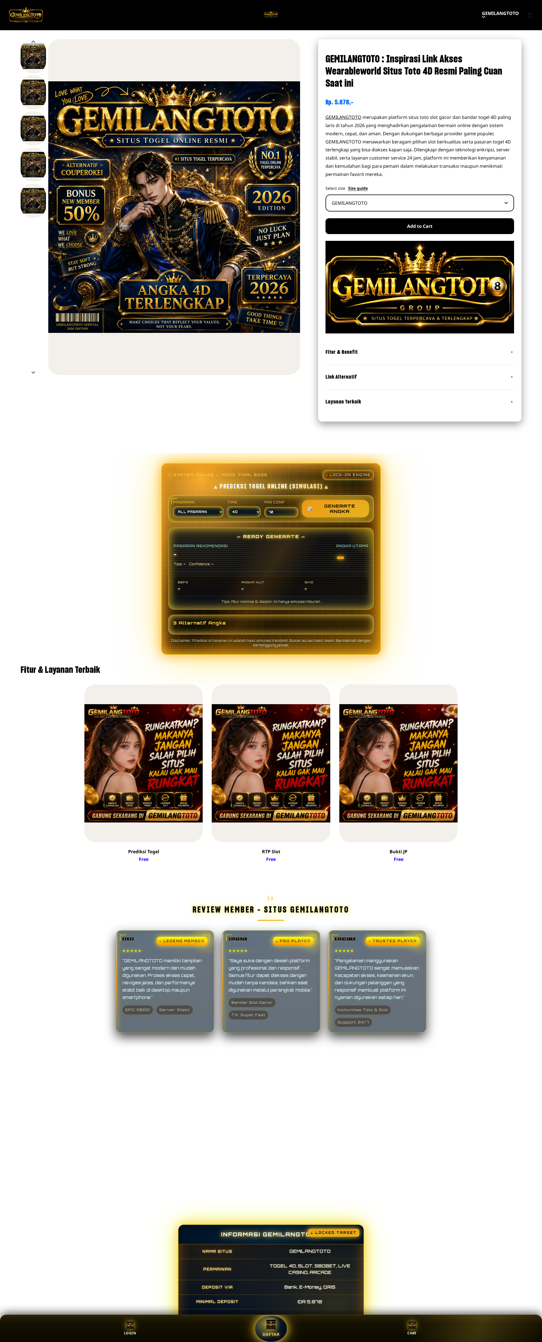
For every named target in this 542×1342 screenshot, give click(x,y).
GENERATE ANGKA (331, 508)
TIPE (232, 502)
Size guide (358, 188)
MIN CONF (275, 502)
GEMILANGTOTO (500, 13)
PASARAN (184, 502)
